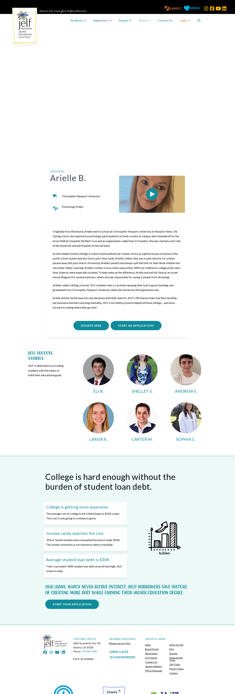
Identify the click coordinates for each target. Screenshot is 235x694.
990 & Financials (153, 670)
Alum (148, 644)
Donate (173, 653)
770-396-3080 (89, 651)
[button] (206, 8)
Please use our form (119, 643)
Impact (124, 20)
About (143, 20)
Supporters (101, 20)
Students (76, 20)
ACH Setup (151, 657)
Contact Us (165, 20)
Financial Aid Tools (176, 659)
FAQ (171, 649)
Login (183, 20)
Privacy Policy (176, 668)
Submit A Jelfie (119, 651)
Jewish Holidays (153, 666)
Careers (173, 673)
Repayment (151, 653)
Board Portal (151, 649)
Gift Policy (174, 664)
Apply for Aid (176, 644)
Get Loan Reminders (122, 656)
